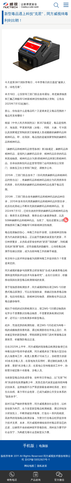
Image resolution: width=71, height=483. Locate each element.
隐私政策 (42, 465)
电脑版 (43, 446)
